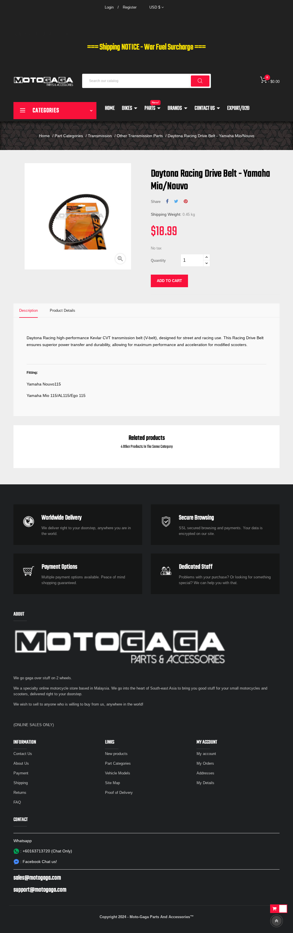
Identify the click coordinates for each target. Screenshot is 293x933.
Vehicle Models (117, 773)
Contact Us (22, 754)
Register (129, 7)
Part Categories (118, 763)
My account (206, 754)
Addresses (205, 773)
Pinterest (186, 201)
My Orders (205, 763)
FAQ (17, 802)
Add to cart (169, 281)
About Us (21, 763)
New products (116, 754)
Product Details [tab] (62, 310)
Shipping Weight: (166, 214)
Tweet (176, 201)
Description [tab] (28, 310)
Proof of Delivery (119, 792)
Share (167, 201)
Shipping (20, 783)
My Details (205, 783)
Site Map (112, 783)
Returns (19, 792)
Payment (20, 773)
